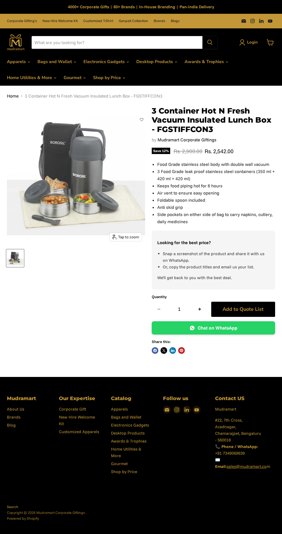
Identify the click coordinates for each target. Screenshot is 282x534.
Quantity (159, 297)
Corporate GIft (72, 409)
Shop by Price (107, 78)
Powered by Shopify (23, 518)
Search (12, 507)
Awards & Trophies (205, 62)
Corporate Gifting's (22, 21)
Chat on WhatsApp (217, 328)
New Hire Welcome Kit (60, 21)
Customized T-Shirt (98, 21)
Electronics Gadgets (104, 62)
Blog (11, 425)
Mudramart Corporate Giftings (187, 139)
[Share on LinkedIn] (172, 350)
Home (13, 95)
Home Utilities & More (30, 78)
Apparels (17, 62)
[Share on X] (164, 350)
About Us (15, 409)
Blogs (175, 21)
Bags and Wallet (55, 62)
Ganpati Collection (133, 21)
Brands (159, 21)
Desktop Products (155, 62)
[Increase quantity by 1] (200, 309)
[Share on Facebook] (155, 350)
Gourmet (73, 78)
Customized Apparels (79, 431)
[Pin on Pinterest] (181, 350)
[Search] (209, 42)
